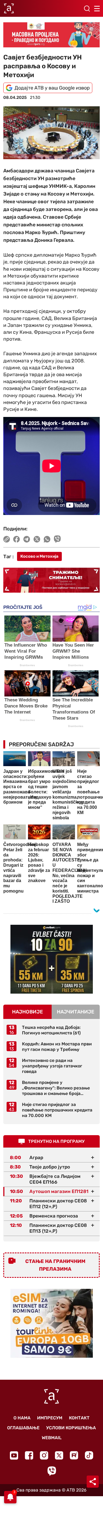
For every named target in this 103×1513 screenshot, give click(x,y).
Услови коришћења (71, 1427)
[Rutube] (74, 1455)
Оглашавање (23, 1427)
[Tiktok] (89, 1455)
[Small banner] (51, 959)
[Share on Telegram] (26, 539)
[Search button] (87, 8)
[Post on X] (37, 539)
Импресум (49, 1417)
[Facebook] (29, 1455)
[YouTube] (14, 1455)
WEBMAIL (52, 1437)
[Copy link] (6, 539)
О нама (21, 1417)
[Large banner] (51, 34)
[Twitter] (59, 1455)
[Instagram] (44, 1455)
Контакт (79, 1417)
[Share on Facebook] (16, 539)
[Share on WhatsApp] (47, 539)
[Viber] (51, 1471)
